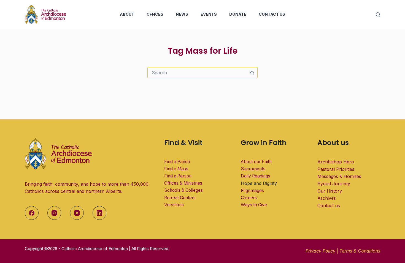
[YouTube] (77, 213)
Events (209, 14)
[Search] (378, 14)
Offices (155, 14)
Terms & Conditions (359, 251)
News (182, 14)
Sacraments (253, 168)
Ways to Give (254, 204)
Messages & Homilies (339, 176)
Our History (329, 191)
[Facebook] (32, 213)
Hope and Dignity (259, 183)
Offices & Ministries (183, 183)
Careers (249, 197)
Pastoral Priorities (335, 169)
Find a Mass (176, 168)
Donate (237, 14)
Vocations (174, 204)
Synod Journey (333, 183)
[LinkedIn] (99, 213)
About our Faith (256, 161)
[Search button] (252, 72)
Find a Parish (177, 161)
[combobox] (197, 72)
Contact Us (272, 14)
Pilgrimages (252, 190)
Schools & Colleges (183, 190)
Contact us (328, 205)
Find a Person (177, 176)
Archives (326, 198)
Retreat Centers (180, 197)
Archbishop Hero (335, 162)
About (127, 14)
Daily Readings (255, 176)
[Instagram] (54, 213)
